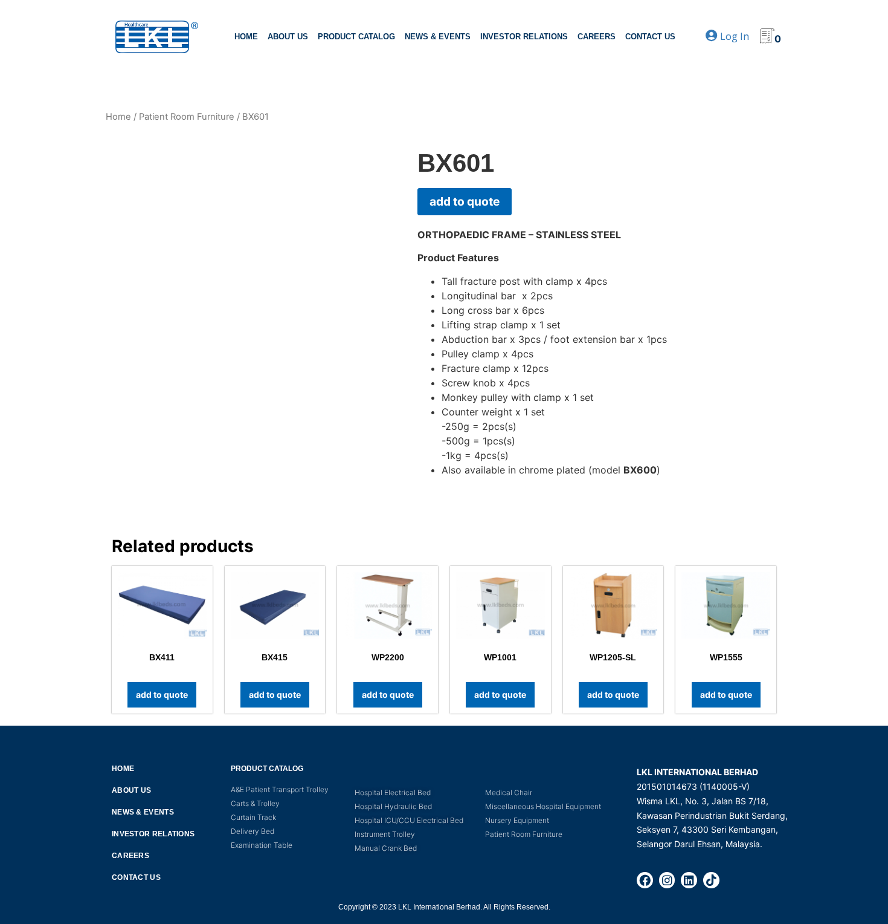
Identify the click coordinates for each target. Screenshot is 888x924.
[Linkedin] (689, 880)
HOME (246, 36)
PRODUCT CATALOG (356, 36)
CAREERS (597, 36)
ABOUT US (288, 36)
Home (118, 116)
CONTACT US (650, 36)
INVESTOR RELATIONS (524, 36)
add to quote (465, 201)
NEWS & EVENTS (438, 36)
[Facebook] (645, 880)
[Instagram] (667, 880)
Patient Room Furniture (186, 116)
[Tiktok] (711, 880)
